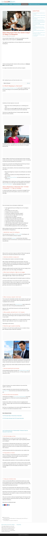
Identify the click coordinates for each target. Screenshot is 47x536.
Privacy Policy (19, 524)
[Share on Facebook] (3, 505)
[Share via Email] (9, 505)
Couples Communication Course (34, 4)
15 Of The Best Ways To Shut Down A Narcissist (12, 415)
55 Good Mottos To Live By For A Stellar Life (10, 520)
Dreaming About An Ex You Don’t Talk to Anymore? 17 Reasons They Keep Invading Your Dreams (39, 27)
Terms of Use (9, 524)
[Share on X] (5, 505)
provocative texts (19, 304)
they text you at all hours (12, 177)
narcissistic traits (6, 390)
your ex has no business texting (20, 396)
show (28, 83)
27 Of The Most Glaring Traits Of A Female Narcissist (13, 418)
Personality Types (5, 4)
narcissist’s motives (18, 234)
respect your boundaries (7, 184)
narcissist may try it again (24, 370)
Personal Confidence (17, 4)
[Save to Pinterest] (6, 505)
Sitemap (13, 524)
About (2, 524)
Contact (5, 524)
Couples (10, 4)
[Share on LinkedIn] (7, 505)
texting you (14, 238)
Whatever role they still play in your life (10, 88)
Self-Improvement (25, 4)
